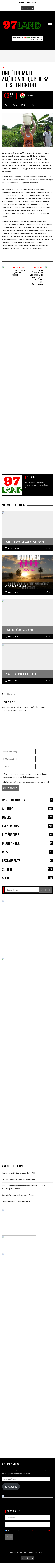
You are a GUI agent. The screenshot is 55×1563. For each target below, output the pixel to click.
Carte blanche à (27, 800)
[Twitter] (32, 8)
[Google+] (27, 8)
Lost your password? (41, 1531)
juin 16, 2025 (13, 681)
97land (30, 95)
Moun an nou (27, 843)
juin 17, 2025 (13, 637)
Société (27, 869)
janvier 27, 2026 (14, 548)
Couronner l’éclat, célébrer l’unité (16, 1201)
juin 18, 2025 (13, 592)
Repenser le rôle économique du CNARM (19, 1173)
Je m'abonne (11, 1486)
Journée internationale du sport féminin (18, 1195)
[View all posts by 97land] (22, 95)
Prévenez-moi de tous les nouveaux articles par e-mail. (26, 782)
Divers (6, 67)
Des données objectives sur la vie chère (18, 1179)
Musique (27, 852)
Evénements (27, 826)
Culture (27, 809)
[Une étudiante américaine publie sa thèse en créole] (27, 130)
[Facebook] (23, 8)
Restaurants (27, 861)
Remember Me (13, 1531)
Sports (27, 878)
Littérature (27, 835)
